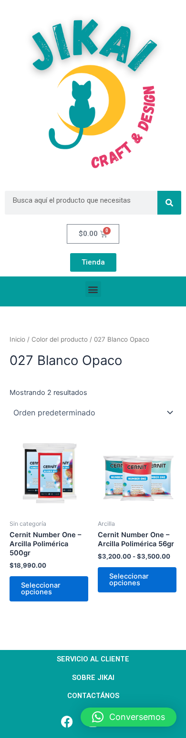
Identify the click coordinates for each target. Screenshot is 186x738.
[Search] (169, 203)
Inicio (17, 339)
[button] (93, 289)
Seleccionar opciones (41, 589)
